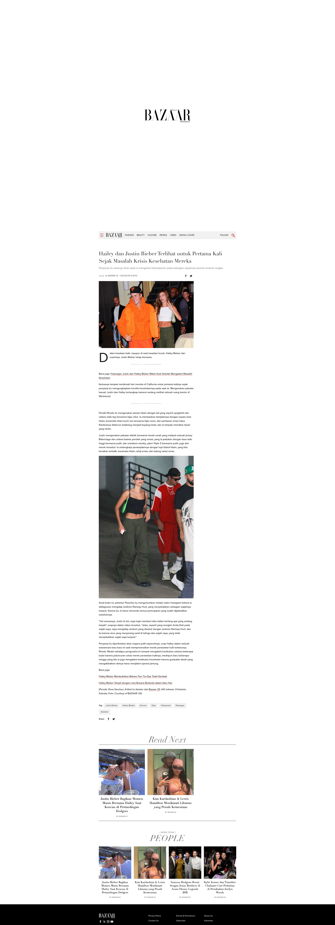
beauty (141, 235)
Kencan (143, 705)
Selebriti (104, 712)
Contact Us (153, 920)
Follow (224, 235)
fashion (129, 235)
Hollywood (166, 705)
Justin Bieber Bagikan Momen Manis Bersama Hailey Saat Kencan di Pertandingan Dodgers (122, 805)
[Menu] (101, 235)
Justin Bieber (111, 705)
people (163, 235)
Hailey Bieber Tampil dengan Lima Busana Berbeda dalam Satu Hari (135, 683)
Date (154, 705)
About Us (208, 916)
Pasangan (180, 705)
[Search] (233, 235)
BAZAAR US (113, 276)
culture (152, 235)
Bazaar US (154, 689)
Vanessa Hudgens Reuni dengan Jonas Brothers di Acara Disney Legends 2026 (185, 887)
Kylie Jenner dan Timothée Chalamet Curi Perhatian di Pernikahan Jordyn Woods (220, 887)
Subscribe (180, 920)
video (173, 235)
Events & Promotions (185, 916)
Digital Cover (186, 235)
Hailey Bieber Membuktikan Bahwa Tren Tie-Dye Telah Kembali (133, 676)
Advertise (208, 920)
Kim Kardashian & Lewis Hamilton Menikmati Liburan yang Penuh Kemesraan (171, 803)
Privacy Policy (154, 916)
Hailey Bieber (128, 705)
